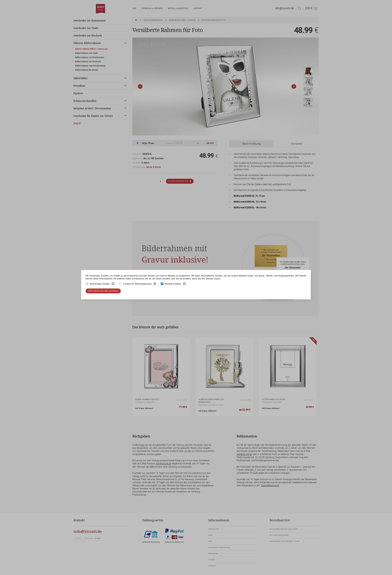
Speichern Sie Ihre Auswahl (103, 291)
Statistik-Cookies (173, 284)
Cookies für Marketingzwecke (137, 284)
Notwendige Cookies (100, 284)
